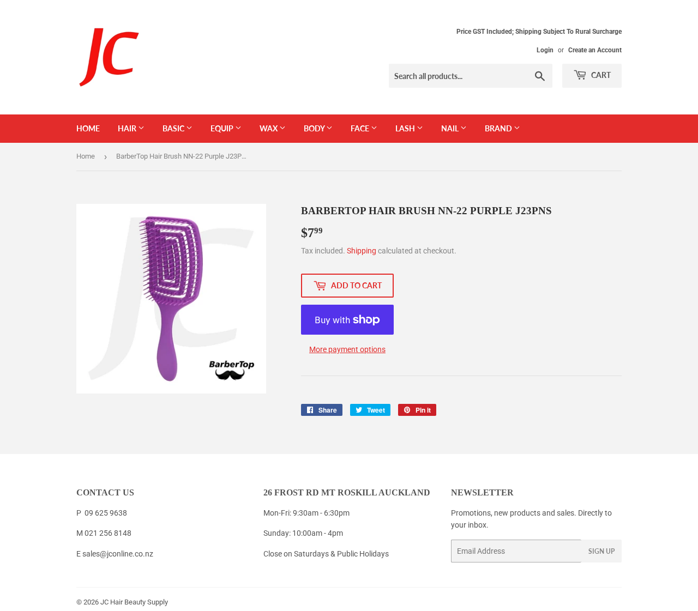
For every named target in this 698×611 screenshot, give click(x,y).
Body (315, 128)
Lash (406, 128)
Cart (600, 75)
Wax (269, 128)
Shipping (361, 250)
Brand (499, 128)
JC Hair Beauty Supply (134, 602)
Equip (222, 128)
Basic (174, 128)
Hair (128, 128)
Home (88, 128)
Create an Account (595, 50)
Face (361, 128)
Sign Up (601, 551)
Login (545, 50)
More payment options (347, 349)
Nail (450, 128)
